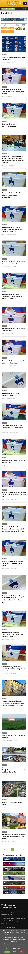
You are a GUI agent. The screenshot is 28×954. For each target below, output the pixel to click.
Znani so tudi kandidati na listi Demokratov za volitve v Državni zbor (12, 428)
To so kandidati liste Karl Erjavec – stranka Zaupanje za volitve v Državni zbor (13, 195)
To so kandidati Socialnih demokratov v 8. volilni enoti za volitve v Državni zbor (12, 634)
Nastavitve (14, 951)
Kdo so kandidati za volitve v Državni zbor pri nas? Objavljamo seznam (13, 92)
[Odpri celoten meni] (25, 3)
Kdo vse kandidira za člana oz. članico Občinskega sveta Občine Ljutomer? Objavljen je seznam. (13, 703)
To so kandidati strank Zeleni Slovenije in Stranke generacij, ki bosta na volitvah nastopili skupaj (13, 529)
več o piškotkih (11, 946)
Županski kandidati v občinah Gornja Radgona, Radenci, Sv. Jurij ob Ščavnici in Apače (13, 770)
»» (23, 849)
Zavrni (21, 951)
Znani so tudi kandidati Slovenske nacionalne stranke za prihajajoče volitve (13, 563)
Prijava (24, 8)
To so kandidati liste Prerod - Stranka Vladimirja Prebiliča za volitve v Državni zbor (12, 229)
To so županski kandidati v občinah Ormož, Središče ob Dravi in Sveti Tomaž (13, 837)
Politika (5, 54)
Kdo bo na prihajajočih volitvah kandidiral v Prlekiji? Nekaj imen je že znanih (13, 669)
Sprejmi (7, 951)
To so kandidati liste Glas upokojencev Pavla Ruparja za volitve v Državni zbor (12, 296)
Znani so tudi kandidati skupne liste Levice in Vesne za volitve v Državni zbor (14, 494)
